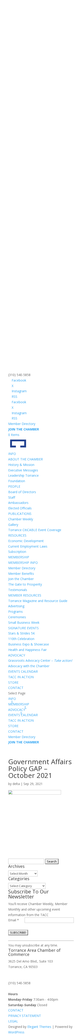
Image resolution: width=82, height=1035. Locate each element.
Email (13, 920)
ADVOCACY (16, 655)
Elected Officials (20, 508)
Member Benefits (21, 573)
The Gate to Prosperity (25, 584)
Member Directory (21, 424)
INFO (12, 698)
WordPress (16, 1032)
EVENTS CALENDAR (23, 671)
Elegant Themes (39, 1026)
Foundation (16, 481)
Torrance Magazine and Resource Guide (37, 601)
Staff (11, 497)
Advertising (16, 606)
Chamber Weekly (20, 519)
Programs (15, 611)
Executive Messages (23, 470)
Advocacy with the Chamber (28, 666)
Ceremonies (17, 617)
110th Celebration (21, 639)
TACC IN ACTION (21, 677)
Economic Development (26, 541)
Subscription (17, 551)
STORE (13, 682)
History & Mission (21, 464)
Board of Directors (22, 492)
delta (16, 784)
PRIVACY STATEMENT (24, 1015)
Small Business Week (23, 622)
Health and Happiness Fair (27, 650)
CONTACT (15, 688)
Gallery (13, 524)
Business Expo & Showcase (28, 644)
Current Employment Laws (27, 546)
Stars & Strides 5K (21, 633)
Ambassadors (18, 502)
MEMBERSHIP (18, 704)
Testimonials (17, 590)
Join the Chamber (21, 579)
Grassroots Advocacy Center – (40, 660)
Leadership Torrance (23, 475)
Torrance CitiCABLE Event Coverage (34, 530)
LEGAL (13, 1021)
